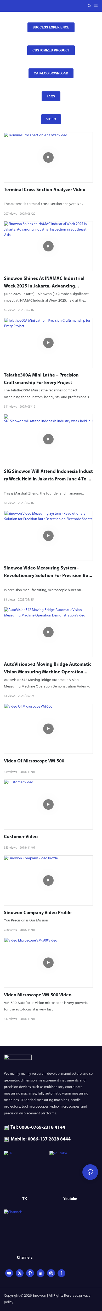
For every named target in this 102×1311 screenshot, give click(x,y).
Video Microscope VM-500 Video (37, 995)
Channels (24, 1257)
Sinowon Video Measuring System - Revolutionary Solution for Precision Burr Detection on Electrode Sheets (48, 573)
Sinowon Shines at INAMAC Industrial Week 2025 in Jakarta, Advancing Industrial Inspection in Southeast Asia (45, 283)
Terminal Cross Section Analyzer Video (44, 190)
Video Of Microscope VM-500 (34, 761)
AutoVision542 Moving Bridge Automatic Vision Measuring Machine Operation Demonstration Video (47, 669)
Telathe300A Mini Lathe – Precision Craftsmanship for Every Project (41, 379)
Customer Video (21, 837)
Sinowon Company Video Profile (38, 913)
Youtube (70, 1199)
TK (24, 1199)
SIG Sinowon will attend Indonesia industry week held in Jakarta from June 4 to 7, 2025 (48, 476)
